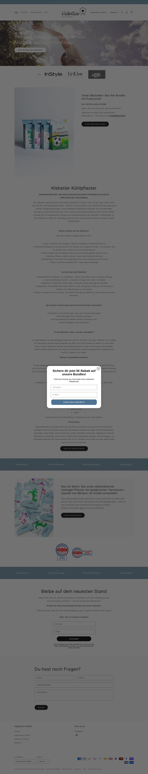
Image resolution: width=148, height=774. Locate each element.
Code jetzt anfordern (74, 402)
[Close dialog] (98, 368)
